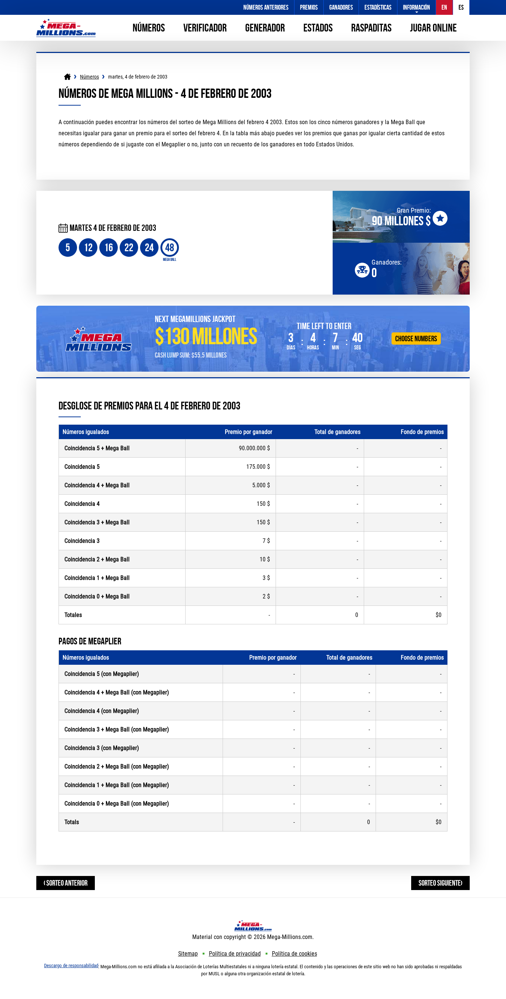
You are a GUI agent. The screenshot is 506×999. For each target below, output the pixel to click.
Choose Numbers (416, 338)
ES (461, 7)
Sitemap (188, 953)
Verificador (205, 27)
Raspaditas (371, 27)
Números (149, 27)
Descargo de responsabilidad (71, 965)
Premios (309, 7)
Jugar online (433, 27)
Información (416, 7)
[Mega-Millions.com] (66, 22)
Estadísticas (378, 7)
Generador (265, 27)
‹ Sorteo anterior (65, 883)
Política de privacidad (235, 953)
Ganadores (341, 7)
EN (444, 7)
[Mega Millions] (67, 76)
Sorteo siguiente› (440, 883)
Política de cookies (294, 953)
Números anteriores (266, 7)
